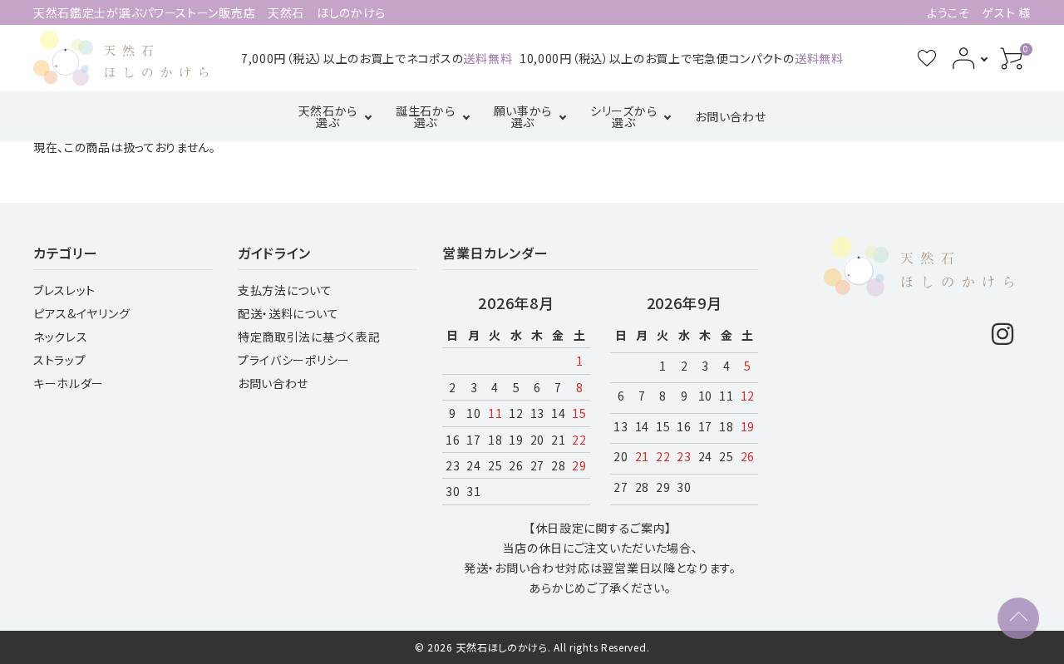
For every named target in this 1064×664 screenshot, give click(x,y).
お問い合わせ (730, 116)
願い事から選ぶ (523, 116)
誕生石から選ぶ (426, 116)
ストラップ (59, 360)
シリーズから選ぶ (623, 116)
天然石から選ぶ (328, 116)
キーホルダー (68, 383)
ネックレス (60, 336)
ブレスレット (64, 290)
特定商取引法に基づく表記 (309, 336)
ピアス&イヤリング (81, 313)
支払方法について (285, 290)
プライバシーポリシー (294, 360)
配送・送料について (288, 313)
